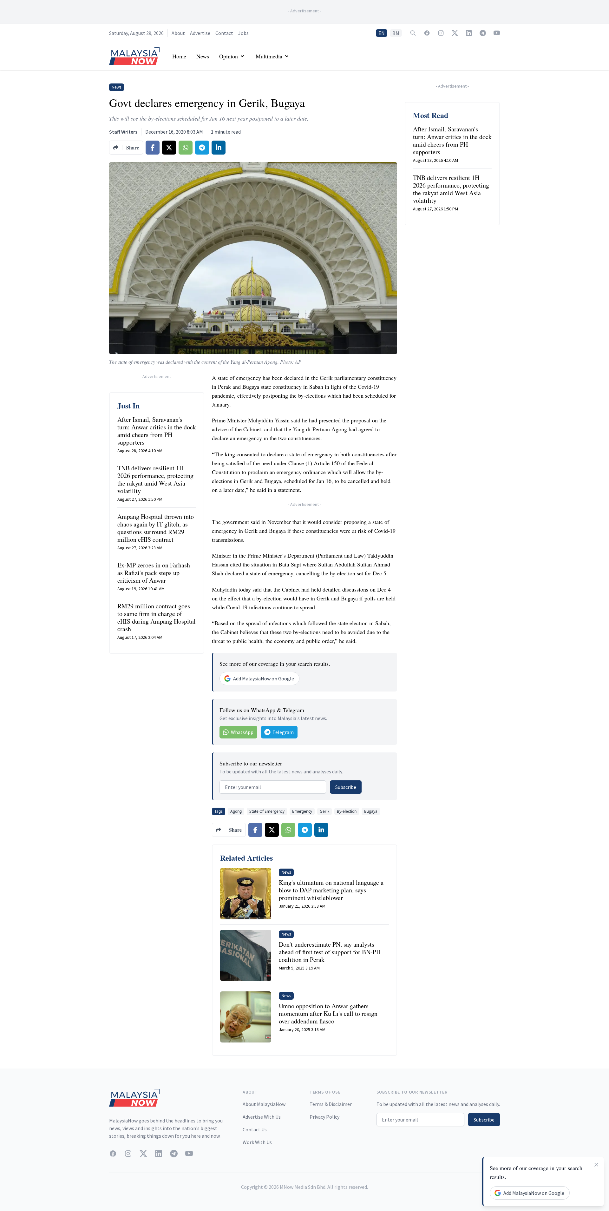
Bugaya (370, 811)
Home (179, 56)
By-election (347, 811)
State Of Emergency (267, 811)
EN (381, 33)
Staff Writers (123, 132)
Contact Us (255, 1129)
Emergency (302, 811)
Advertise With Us (262, 1117)
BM (395, 33)
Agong (236, 811)
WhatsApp (242, 732)
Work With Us (257, 1142)
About (178, 33)
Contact (224, 33)
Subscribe (345, 787)
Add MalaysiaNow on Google (263, 678)
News (202, 56)
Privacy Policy (324, 1117)
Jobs (243, 33)
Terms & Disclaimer (331, 1104)
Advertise (200, 33)
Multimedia (269, 56)
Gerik (324, 811)
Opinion (228, 56)
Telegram (283, 732)
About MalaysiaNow (264, 1104)
